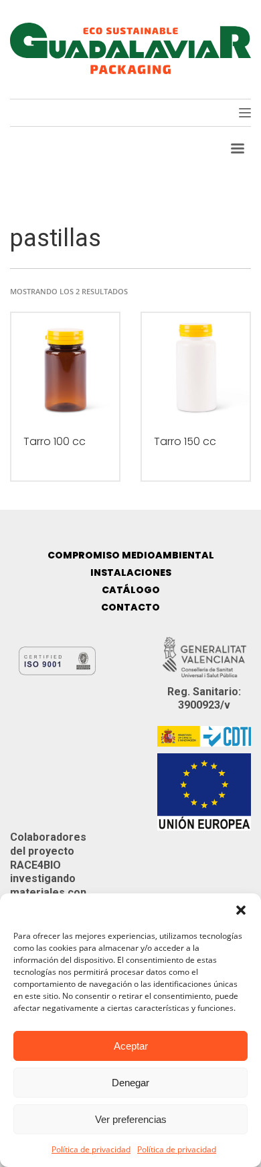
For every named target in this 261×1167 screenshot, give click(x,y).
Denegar (130, 1082)
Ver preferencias (131, 1119)
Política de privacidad (91, 1149)
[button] (241, 910)
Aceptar (131, 1046)
